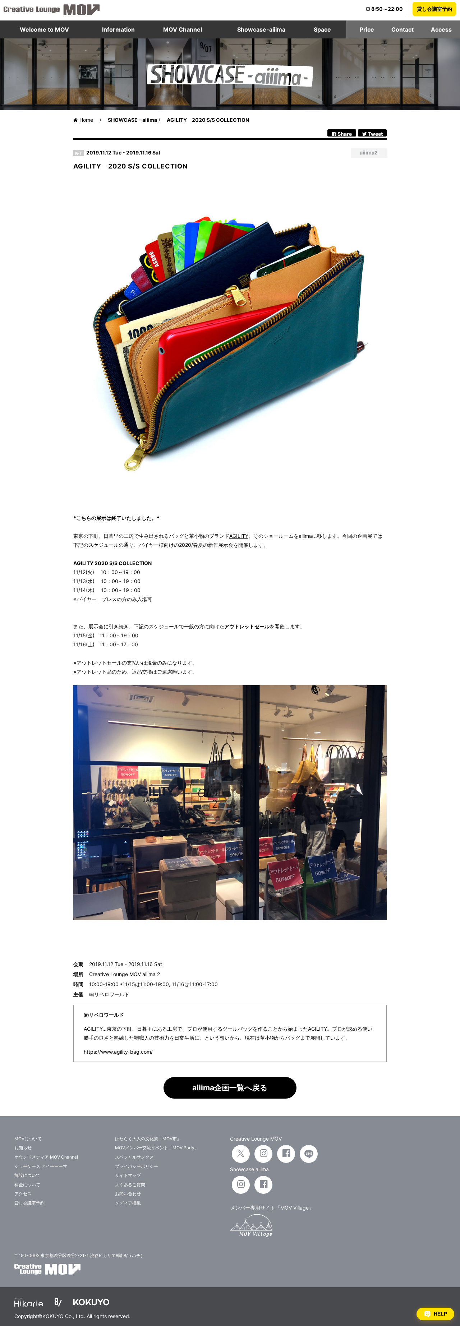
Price (367, 29)
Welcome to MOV (44, 29)
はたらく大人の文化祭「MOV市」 (148, 1138)
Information (118, 29)
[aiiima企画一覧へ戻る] (230, 1097)
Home (85, 120)
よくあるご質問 (130, 1184)
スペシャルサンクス (134, 1157)
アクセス (23, 1193)
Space (322, 29)
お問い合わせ (128, 1193)
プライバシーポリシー (136, 1166)
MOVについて (28, 1138)
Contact (402, 29)
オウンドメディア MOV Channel (46, 1157)
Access (441, 29)
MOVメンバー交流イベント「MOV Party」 (157, 1147)
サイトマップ (128, 1175)
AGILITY (238, 536)
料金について (27, 1184)
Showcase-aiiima (261, 29)
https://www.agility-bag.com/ (118, 1052)
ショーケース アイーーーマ (40, 1166)
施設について (27, 1175)
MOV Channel (182, 29)
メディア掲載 (128, 1203)
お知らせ (23, 1147)
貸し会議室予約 (434, 9)
